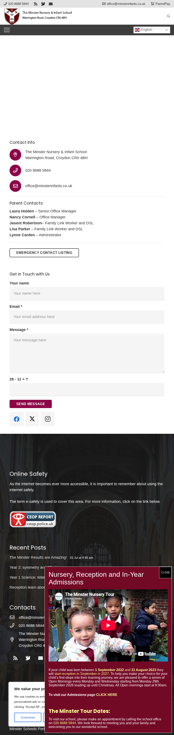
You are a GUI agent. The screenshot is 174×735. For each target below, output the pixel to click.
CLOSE (165, 572)
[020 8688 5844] (17, 170)
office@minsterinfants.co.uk (48, 186)
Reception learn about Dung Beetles (40, 587)
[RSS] (35, 4)
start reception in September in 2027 (82, 674)
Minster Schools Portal (29, 729)
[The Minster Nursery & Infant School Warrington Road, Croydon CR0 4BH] (17, 155)
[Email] (51, 4)
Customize (28, 717)
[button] (168, 16)
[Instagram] (48, 419)
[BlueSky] (28, 658)
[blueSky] (43, 4)
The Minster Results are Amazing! (38, 557)
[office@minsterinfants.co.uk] (17, 186)
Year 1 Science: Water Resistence (38, 577)
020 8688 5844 (38, 170)
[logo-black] (40, 16)
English (146, 29)
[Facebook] (17, 419)
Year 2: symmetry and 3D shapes (38, 567)
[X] (32, 419)
